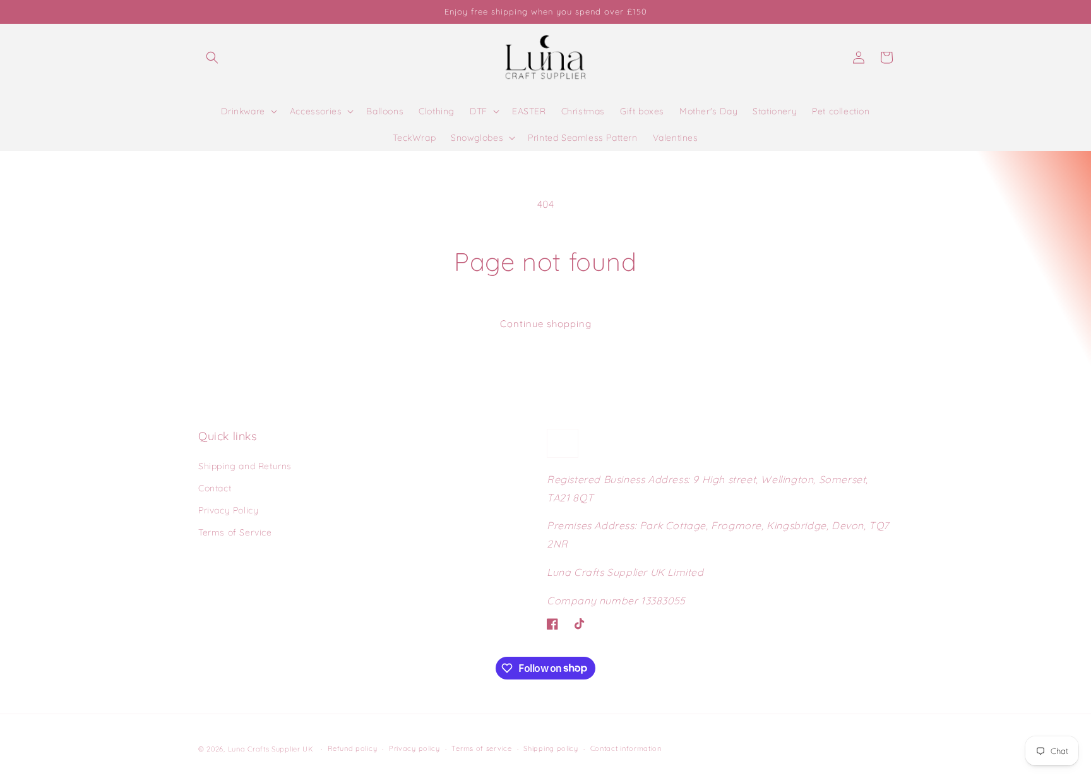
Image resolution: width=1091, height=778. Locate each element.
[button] (212, 57)
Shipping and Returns (245, 466)
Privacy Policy (228, 510)
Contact (214, 488)
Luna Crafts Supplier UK (272, 749)
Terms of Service (235, 532)
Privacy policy (414, 748)
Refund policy (352, 748)
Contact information (626, 748)
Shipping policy (550, 748)
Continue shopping (546, 324)
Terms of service (481, 748)
